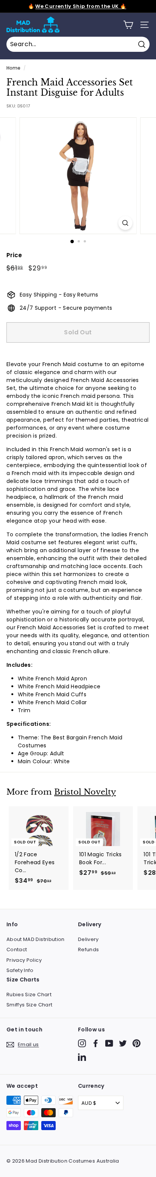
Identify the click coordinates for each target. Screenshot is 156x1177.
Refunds (88, 949)
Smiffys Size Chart (29, 1004)
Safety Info (20, 970)
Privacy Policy (24, 960)
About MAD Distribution (35, 939)
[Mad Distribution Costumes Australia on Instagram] (82, 1043)
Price (14, 255)
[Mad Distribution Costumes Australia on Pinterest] (136, 1043)
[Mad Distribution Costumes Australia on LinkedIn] (82, 1057)
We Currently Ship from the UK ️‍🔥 (80, 6)
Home (13, 68)
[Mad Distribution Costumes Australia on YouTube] (109, 1043)
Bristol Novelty (85, 792)
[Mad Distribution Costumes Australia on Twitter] (123, 1043)
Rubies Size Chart (28, 994)
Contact (16, 949)
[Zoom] (126, 223)
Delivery (88, 939)
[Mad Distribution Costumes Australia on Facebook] (96, 1043)
